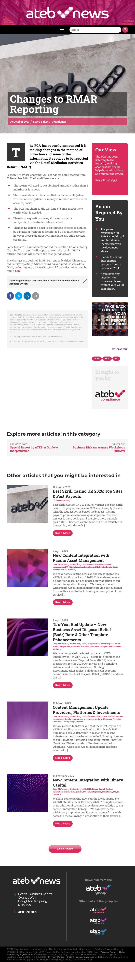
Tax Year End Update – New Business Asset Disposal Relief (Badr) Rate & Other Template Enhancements (82, 632)
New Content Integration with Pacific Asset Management (81, 558)
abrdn (99, 716)
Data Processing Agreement (83, 957)
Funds (55, 646)
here (17, 271)
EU (66, 567)
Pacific (102, 567)
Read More (62, 533)
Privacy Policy (108, 952)
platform (98, 719)
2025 (84, 564)
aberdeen (91, 716)
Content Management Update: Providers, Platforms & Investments (86, 710)
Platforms (75, 646)
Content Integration (96, 564)
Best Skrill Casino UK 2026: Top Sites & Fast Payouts (87, 493)
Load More (65, 849)
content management (73, 791)
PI (66, 569)
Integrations (64, 646)
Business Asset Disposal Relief (106, 643)
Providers (94, 646)
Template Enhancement (110, 646)
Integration (78, 567)
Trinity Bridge (69, 721)
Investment (89, 567)
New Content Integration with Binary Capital (88, 782)
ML (96, 567)
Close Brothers (109, 716)
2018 (84, 789)
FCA (70, 567)
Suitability (75, 564)
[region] (110, 328)
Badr (89, 643)
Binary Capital (98, 789)
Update (71, 569)
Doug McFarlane (60, 564)
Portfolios (85, 646)
